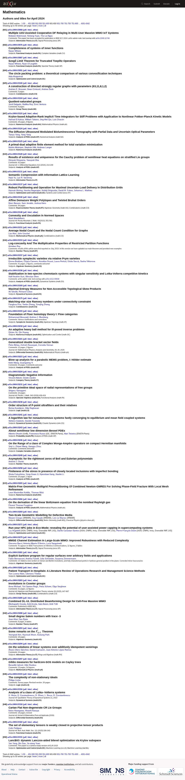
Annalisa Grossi (46, 261)
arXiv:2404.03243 (15, 427)
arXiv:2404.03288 (15, 613)
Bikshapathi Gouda (17, 604)
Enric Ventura (40, 104)
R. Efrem (39, 695)
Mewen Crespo (15, 518)
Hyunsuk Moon (29, 635)
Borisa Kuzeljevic (16, 408)
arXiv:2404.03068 (15, 30)
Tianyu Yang (14, 134)
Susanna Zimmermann (65, 558)
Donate (166, 4)
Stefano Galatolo (16, 421)
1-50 (23, 23)
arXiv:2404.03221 (15, 339)
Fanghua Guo (15, 304)
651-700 (60, 23)
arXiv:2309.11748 (103, 38)
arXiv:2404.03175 (15, 298)
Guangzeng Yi (26, 363)
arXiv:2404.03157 (15, 255)
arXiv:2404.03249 (15, 455)
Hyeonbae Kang (47, 474)
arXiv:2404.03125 (15, 141)
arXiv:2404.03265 (15, 483)
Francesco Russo (37, 433)
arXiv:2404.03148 (15, 212)
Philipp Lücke (15, 680)
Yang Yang (26, 134)
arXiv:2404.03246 (15, 440)
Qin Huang (24, 332)
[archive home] (9, 4)
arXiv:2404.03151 (15, 227)
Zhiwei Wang (21, 446)
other (35, 30)
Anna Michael (15, 586)
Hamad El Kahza (16, 119)
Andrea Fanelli (32, 558)
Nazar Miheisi (15, 51)
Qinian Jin (13, 332)
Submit (157, 4)
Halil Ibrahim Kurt (16, 276)
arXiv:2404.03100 (15, 83)
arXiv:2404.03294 (15, 644)
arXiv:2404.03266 (15, 499)
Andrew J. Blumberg (38, 317)
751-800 (74, 23)
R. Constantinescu (61, 695)
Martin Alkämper (16, 147)
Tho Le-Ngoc (47, 36)
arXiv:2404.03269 (15, 512)
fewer (34, 26)
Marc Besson (15, 203)
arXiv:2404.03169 (15, 286)
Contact (22, 769)
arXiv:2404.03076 (15, 45)
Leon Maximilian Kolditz (19, 492)
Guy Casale (37, 518)
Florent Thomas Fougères (21, 505)
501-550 (38, 23)
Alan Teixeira (70, 433)
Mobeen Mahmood (17, 36)
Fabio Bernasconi (17, 558)
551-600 (45, 23)
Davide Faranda (32, 421)
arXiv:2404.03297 (15, 659)
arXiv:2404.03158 (15, 270)
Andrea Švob (47, 89)
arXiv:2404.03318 (15, 704)
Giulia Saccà (73, 261)
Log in (177, 4)
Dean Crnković (34, 89)
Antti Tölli (53, 604)
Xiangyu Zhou (34, 446)
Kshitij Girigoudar (49, 190)
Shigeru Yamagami (17, 390)
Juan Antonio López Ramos (58, 650)
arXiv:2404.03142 (15, 197)
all (45, 26)
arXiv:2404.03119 (15, 113)
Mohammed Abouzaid (18, 317)
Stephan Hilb (30, 147)
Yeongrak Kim (15, 635)
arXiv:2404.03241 (15, 415)
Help (13, 769)
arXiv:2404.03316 (15, 689)
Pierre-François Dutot (126, 530)
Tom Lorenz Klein (16, 573)
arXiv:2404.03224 (15, 372)
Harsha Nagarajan (32, 190)
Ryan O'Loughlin (29, 63)
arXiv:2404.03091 (15, 70)
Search (147, 4)
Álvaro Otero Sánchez (19, 650)
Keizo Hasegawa (16, 710)
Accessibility (69, 769)
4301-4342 (85, 23)
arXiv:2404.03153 (15, 240)
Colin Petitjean (15, 728)
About (4, 769)
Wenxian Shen (32, 276)
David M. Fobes (65, 190)
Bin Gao (22, 743)
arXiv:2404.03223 (15, 357)
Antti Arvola (32, 604)
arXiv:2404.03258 (15, 468)
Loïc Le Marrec (59, 518)
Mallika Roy (27, 104)
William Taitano (32, 119)
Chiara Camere (31, 261)
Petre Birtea (14, 345)
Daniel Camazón (37, 650)
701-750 (67, 23)
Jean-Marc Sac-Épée (18, 619)
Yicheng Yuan (33, 36)
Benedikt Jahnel (16, 665)
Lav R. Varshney (24, 177)
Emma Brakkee (16, 261)
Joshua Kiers (40, 203)
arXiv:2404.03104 (15, 98)
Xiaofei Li (60, 474)
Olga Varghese (59, 586)
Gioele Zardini (29, 378)
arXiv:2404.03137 (15, 184)
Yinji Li (11, 446)
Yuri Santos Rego (30, 586)
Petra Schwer (45, 586)
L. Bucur (48, 695)
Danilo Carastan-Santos (68, 530)
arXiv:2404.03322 (15, 722)
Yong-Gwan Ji (32, 474)
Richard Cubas (25, 291)
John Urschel (24, 233)
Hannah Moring (16, 190)
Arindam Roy (14, 246)
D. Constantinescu (25, 695)
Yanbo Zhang (28, 304)
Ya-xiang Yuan (33, 743)
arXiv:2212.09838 (52, 279)
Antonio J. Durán (16, 461)
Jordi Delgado (15, 104)
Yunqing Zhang (43, 304)
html (30, 30)
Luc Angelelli (14, 530)
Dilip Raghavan (32, 408)
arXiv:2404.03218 (15, 326)
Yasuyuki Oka (32, 160)
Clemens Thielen (33, 573)
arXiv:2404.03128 (15, 154)
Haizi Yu (12, 177)
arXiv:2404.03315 (15, 674)
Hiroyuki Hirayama (17, 160)
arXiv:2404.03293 (15, 628)
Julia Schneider (47, 558)
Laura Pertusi (60, 261)
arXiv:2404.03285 (15, 598)
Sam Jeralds (27, 203)
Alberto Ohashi (15, 433)
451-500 (31, 23)
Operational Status (9, 774)
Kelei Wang (14, 363)
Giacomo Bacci (15, 543)
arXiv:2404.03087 (15, 58)
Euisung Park (43, 635)
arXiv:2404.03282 (15, 568)
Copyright (46, 769)
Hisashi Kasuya (32, 710)
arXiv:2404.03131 (15, 172)
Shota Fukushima (17, 474)
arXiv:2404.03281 (15, 552)
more (40, 26)
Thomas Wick (37, 492)
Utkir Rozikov (30, 665)
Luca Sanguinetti (54, 543)
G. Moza (12, 695)
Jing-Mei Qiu (45, 119)
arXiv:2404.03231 (15, 384)
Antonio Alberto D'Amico (34, 543)
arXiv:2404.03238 (15, 402)
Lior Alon (12, 233)
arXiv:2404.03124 (15, 128)
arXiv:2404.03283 (15, 580)
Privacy (57, 769)
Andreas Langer (44, 147)
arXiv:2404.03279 (15, 537)
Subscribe (33, 769)
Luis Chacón (58, 119)
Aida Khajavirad (16, 76)
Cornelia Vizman (45, 345)
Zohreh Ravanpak (29, 345)
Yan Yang (13, 743)
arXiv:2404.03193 (15, 311)
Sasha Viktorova (87, 261)
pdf (25, 30)
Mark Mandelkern (17, 218)
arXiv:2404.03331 (15, 737)
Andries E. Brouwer (17, 89)
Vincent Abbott (15, 378)
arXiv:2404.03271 (15, 524)
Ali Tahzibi (13, 291)
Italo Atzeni (43, 604)
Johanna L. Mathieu (83, 190)
